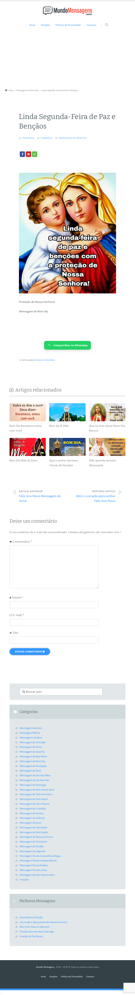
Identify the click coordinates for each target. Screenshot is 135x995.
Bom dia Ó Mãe (59, 426)
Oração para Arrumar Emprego (37, 931)
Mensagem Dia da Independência (38, 860)
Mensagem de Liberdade (33, 827)
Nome (17, 598)
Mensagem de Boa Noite (33, 756)
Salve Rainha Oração (31, 917)
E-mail (18, 615)
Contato (91, 25)
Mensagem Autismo (31, 728)
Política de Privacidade (68, 25)
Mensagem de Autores (32, 752)
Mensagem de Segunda (32, 851)
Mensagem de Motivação (34, 832)
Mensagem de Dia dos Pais (34, 780)
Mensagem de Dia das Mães (35, 775)
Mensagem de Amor (31, 747)
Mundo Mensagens (45, 967)
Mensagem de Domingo (33, 785)
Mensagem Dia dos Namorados (37, 875)
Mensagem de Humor (31, 813)
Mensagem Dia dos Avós (33, 870)
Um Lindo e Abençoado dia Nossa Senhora (43, 922)
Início (32, 25)
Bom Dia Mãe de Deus (24, 460)
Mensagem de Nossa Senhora (36, 837)
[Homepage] (67, 10)
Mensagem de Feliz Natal (34, 799)
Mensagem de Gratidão (33, 808)
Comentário (22, 542)
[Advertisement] (67, 59)
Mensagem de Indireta (32, 818)
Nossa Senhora (45, 360)
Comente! (46, 138)
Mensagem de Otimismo (33, 841)
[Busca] (103, 21)
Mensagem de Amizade (32, 742)
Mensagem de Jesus (30, 823)
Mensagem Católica (31, 737)
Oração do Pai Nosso (31, 936)
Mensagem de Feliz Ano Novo (36, 794)
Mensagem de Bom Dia (73, 138)
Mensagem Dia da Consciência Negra (40, 856)
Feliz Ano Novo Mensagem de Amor (40, 496)
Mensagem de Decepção (33, 766)
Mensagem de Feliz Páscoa (34, 804)
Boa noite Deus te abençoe (35, 927)
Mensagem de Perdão (32, 846)
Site (15, 633)
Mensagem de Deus (30, 770)
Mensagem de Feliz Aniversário (37, 789)
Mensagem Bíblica (30, 733)
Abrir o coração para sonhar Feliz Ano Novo (95, 496)
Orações (45, 25)
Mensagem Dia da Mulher (34, 865)
